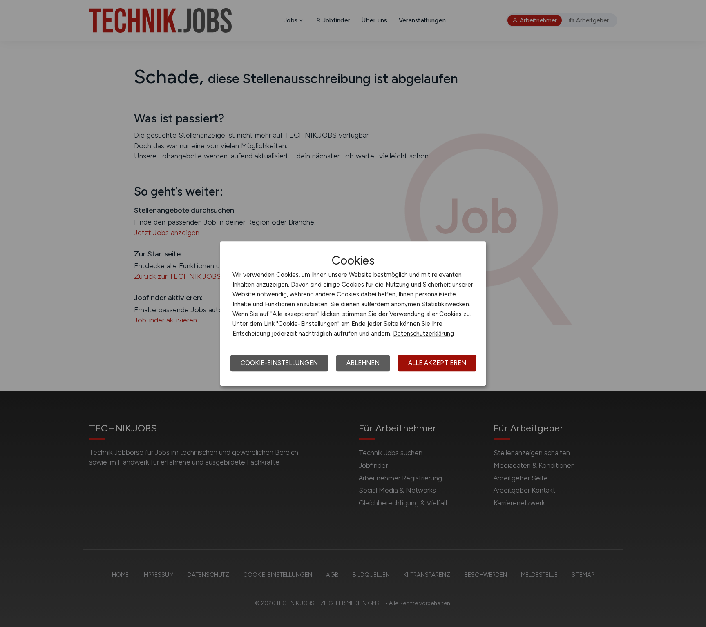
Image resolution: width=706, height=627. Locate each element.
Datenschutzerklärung (423, 333)
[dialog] (353, 313)
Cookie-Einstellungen (279, 363)
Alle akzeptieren (437, 363)
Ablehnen (363, 363)
